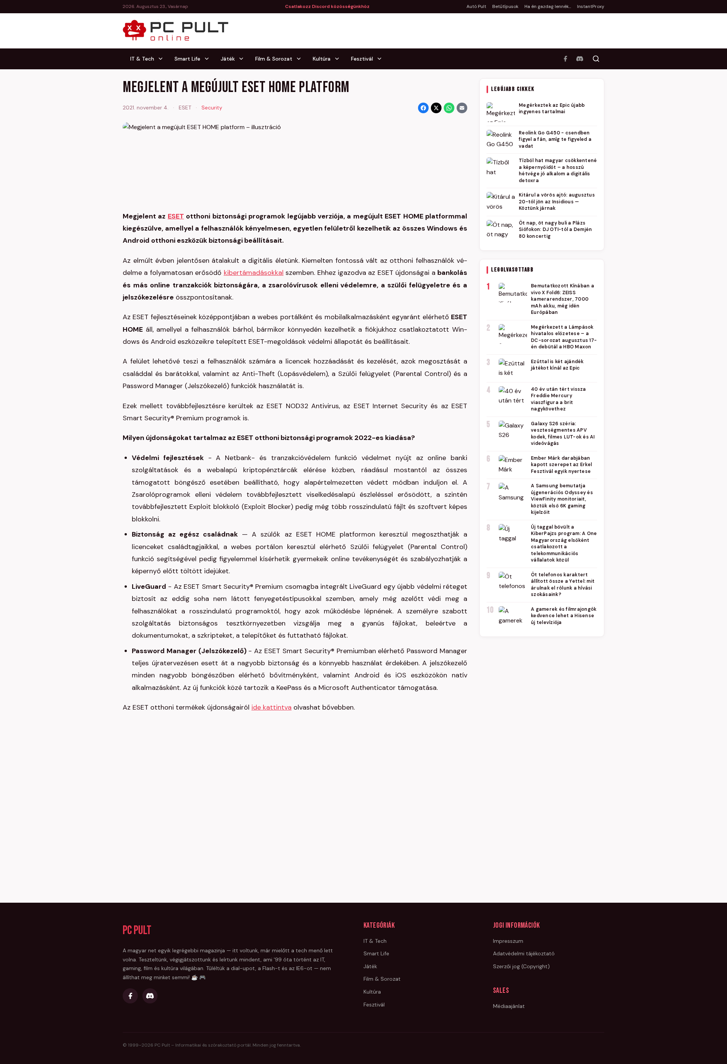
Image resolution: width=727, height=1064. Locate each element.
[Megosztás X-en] (436, 108)
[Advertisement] (542, 758)
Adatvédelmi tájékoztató (524, 953)
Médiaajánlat (509, 1006)
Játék (228, 58)
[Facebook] (565, 59)
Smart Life (187, 58)
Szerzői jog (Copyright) (521, 966)
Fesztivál (362, 58)
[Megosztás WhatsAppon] (449, 108)
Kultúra (322, 58)
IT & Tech (142, 58)
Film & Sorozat (273, 58)
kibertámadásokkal (254, 272)
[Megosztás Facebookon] (423, 108)
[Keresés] (596, 58)
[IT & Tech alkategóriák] (163, 58)
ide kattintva (271, 707)
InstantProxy (590, 6)
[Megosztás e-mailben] (462, 108)
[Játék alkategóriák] (243, 58)
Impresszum (508, 941)
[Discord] (579, 59)
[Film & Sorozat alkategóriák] (301, 58)
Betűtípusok (505, 6)
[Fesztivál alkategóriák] (382, 58)
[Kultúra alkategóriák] (339, 58)
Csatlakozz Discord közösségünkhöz (327, 6)
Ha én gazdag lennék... (547, 6)
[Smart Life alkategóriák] (209, 58)
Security (211, 107)
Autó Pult (476, 6)
